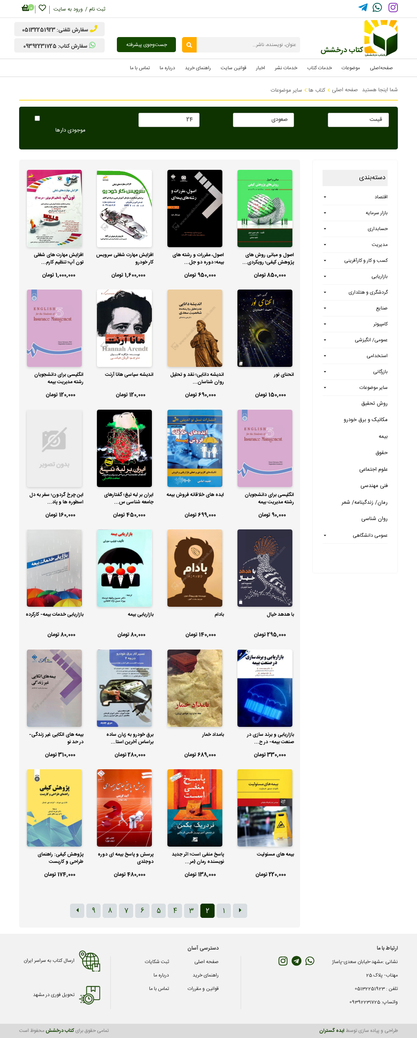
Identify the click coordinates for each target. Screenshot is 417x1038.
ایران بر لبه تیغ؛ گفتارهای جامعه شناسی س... (129, 498)
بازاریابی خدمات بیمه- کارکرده (54, 615)
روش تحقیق (374, 403)
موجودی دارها (70, 131)
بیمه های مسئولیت (275, 854)
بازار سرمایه (377, 213)
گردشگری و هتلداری (368, 292)
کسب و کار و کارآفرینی (366, 261)
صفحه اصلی (345, 90)
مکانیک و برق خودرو (366, 419)
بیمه (383, 436)
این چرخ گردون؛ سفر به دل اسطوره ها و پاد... (56, 498)
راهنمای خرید (206, 975)
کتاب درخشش (60, 1031)
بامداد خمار (213, 735)
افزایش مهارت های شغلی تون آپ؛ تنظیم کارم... (58, 258)
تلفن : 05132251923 (376, 989)
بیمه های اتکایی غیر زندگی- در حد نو (56, 738)
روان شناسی (374, 518)
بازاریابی (379, 276)
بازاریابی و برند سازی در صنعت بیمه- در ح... (270, 738)
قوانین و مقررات (203, 989)
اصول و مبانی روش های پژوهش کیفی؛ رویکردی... (268, 258)
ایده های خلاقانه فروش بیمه (195, 495)
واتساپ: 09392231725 (373, 1002)
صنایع (382, 308)
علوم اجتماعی (373, 469)
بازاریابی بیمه (141, 615)
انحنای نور (284, 375)
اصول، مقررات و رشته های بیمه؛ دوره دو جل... (198, 258)
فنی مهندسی (374, 485)
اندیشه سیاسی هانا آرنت (129, 375)
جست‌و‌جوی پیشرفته (146, 45)
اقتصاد (381, 197)
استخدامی (377, 356)
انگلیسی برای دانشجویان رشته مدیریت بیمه (58, 378)
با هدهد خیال (280, 615)
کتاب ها (317, 90)
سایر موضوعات (286, 90)
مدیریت (380, 245)
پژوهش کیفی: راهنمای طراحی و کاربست (60, 858)
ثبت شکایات (157, 962)
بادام (219, 615)
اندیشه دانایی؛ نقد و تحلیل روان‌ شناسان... (197, 378)
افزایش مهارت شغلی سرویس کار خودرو (125, 258)
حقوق (381, 452)
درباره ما (161, 975)
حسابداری (378, 229)
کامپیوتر (380, 324)
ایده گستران (332, 1031)
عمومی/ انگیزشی (371, 340)
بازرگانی (380, 372)
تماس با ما (159, 989)
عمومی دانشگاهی (370, 535)
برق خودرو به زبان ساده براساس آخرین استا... (130, 738)
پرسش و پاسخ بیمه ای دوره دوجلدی (126, 858)
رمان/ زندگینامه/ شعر (365, 502)
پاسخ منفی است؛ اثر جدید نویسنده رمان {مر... (198, 858)
